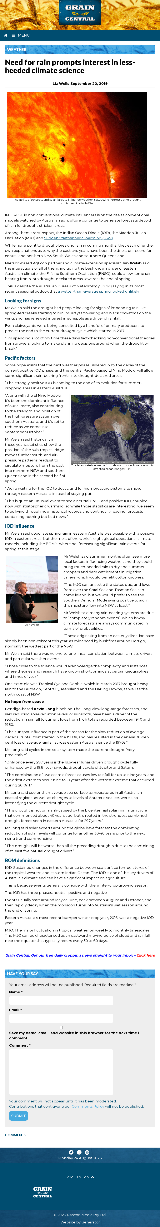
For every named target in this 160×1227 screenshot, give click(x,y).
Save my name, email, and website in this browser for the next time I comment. (74, 1035)
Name (16, 992)
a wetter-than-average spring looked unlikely (98, 291)
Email (15, 1010)
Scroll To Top (78, 1177)
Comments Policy (88, 1106)
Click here (145, 955)
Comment (20, 1045)
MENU (23, 35)
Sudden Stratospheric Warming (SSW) (78, 238)
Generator (90, 1222)
